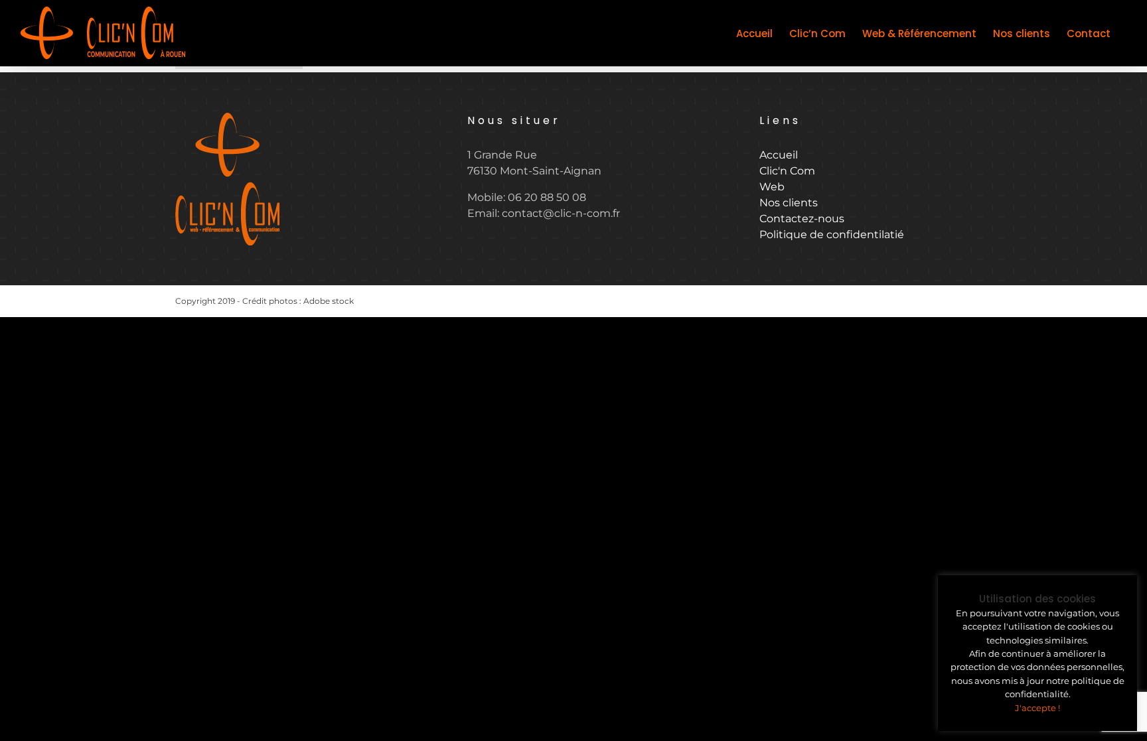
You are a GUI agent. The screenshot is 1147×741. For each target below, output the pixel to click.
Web (772, 186)
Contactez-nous (801, 218)
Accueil (778, 155)
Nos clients (788, 202)
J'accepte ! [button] (1037, 708)
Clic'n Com (787, 171)
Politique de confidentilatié (831, 234)
